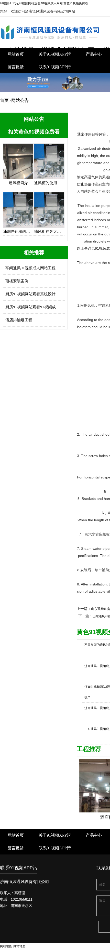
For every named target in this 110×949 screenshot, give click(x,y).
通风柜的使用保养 (49, 183)
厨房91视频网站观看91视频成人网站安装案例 (33, 307)
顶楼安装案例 (16, 281)
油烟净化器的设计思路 (18, 232)
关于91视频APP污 (55, 835)
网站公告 (20, 100)
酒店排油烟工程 (18, 320)
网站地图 (6, 946)
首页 (4, 100)
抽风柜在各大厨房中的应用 (49, 232)
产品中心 (94, 835)
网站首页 (15, 835)
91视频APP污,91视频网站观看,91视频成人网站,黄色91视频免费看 (44, 3)
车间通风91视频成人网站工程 (30, 268)
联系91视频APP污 (55, 67)
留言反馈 (15, 67)
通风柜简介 (18, 183)
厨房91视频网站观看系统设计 (30, 294)
